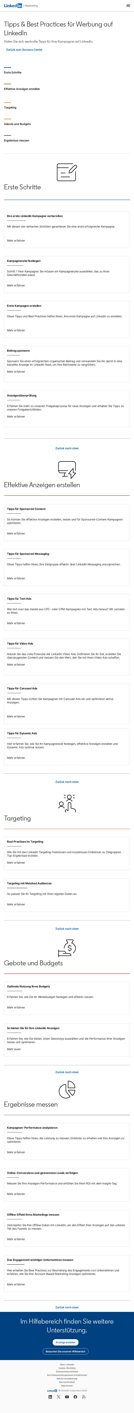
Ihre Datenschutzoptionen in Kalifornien (67, 1375)
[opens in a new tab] (50, 1398)
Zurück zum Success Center (24, 49)
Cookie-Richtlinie (67, 1368)
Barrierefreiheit (67, 1382)
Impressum (67, 1385)
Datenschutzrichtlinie (67, 1371)
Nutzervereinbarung (67, 1378)
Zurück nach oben (67, 448)
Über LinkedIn (67, 1364)
